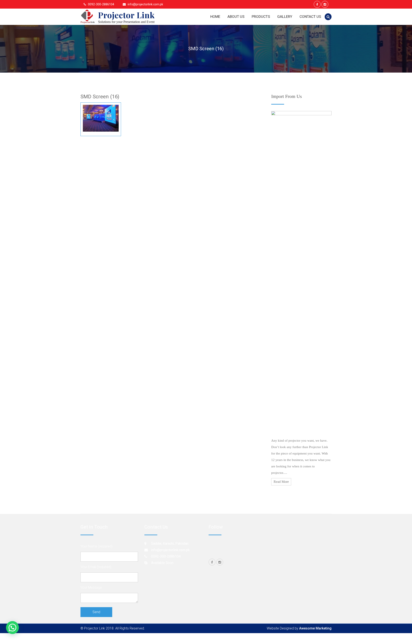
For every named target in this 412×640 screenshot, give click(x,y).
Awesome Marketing (315, 628)
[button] (12, 627)
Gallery (284, 16)
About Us (235, 16)
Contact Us (310, 16)
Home (215, 16)
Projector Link (126, 14)
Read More (281, 481)
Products (261, 16)
